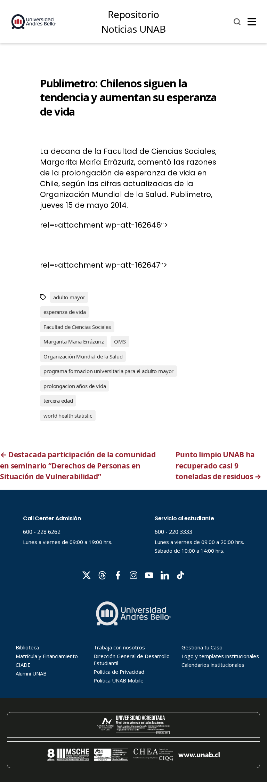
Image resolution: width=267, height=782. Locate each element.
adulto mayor (69, 297)
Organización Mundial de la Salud (82, 356)
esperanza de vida (64, 311)
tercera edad (58, 400)
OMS (120, 341)
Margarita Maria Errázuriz (73, 341)
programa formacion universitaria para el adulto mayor (108, 371)
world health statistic (67, 415)
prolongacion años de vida (74, 385)
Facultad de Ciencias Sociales (77, 326)
